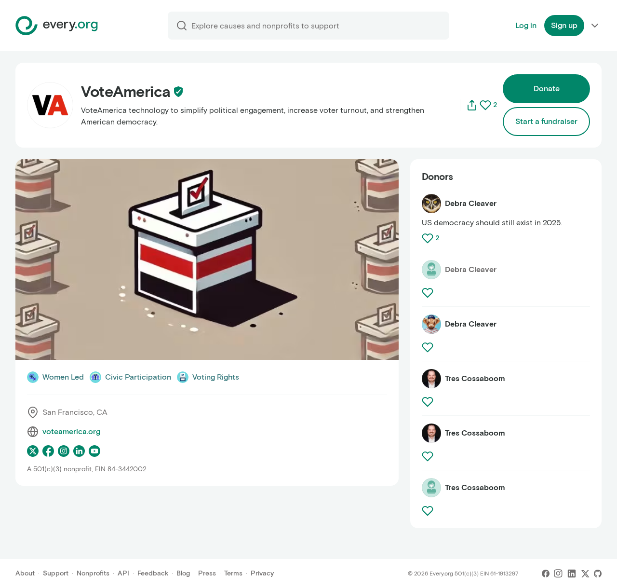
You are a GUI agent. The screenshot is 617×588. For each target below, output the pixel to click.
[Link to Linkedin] (572, 573)
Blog (183, 573)
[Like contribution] (428, 238)
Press (207, 573)
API (123, 573)
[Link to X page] (33, 451)
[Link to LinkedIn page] (79, 451)
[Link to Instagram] (558, 573)
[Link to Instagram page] (63, 451)
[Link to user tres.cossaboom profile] (431, 433)
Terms (233, 573)
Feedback (152, 573)
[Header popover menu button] (595, 25)
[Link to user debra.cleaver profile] (431, 324)
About (25, 573)
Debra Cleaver (470, 203)
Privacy (262, 573)
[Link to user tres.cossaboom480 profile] (431, 487)
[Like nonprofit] (485, 105)
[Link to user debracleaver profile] (431, 203)
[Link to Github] (598, 573)
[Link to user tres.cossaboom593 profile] (431, 378)
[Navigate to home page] (56, 25)
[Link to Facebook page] (48, 451)
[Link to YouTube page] (94, 451)
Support (55, 573)
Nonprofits (93, 573)
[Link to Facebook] (546, 573)
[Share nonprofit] (472, 105)
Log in (526, 25)
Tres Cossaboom (475, 378)
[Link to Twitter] (585, 573)
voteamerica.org (71, 431)
